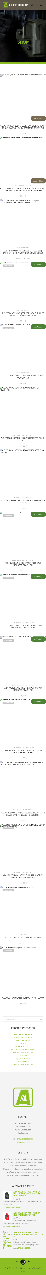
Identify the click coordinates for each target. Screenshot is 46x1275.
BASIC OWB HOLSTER (23, 1034)
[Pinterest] (28, 1261)
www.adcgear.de (24, 1142)
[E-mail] (17, 1261)
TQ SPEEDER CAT (23, 1058)
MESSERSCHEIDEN (23, 1046)
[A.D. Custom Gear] (15, 5)
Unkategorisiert (23, 1062)
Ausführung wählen (23, 222)
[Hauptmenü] (41, 5)
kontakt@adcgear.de (24, 1139)
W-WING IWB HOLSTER (23, 1064)
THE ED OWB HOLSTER (23, 1052)
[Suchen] (36, 5)
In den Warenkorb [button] (23, 97)
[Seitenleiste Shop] (32, 5)
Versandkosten (13, 1208)
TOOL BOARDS (23, 1055)
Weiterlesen (23, 285)
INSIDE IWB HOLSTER (23, 1037)
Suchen (41, 1019)
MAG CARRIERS (23, 1040)
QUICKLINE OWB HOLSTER (23, 1049)
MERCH (23, 1043)
